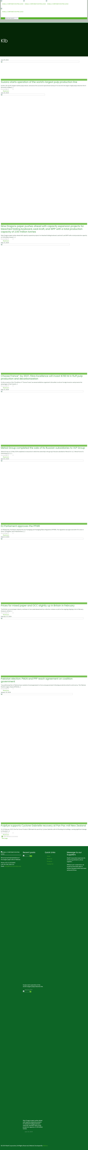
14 (15, 836)
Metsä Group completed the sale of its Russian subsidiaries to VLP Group (43, 447)
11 (11, 836)
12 (12, 836)
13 (14, 836)
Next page (5, 838)
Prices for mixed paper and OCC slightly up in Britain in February (38, 605)
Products (49, 861)
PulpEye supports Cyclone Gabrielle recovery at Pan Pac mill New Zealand (43, 825)
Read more (6, 91)
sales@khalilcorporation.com (13, 866)
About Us (49, 858)
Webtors (45, 1145)
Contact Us (50, 864)
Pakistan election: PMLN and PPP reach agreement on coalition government (37, 680)
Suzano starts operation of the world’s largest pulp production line (39, 82)
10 (9, 836)
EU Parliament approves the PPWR (20, 526)
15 (17, 836)
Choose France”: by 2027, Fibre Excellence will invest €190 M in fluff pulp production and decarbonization (42, 377)
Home (48, 856)
